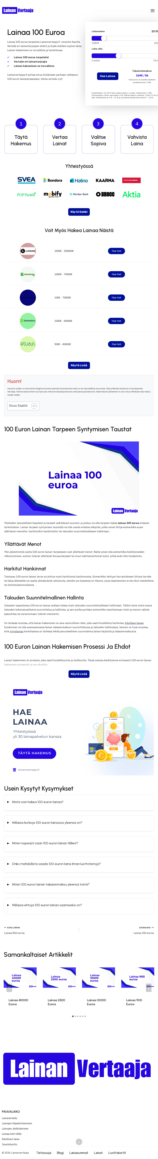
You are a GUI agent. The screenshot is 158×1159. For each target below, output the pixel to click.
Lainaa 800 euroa (14, 930)
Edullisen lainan (134, 623)
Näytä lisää (79, 365)
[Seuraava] (149, 988)
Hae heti (116, 251)
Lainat (98, 1153)
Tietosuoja (43, 1153)
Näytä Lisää (79, 674)
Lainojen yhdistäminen (15, 1128)
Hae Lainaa (107, 76)
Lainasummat (78, 1153)
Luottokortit (117, 1153)
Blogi (60, 1153)
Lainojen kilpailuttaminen (17, 1123)
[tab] (73, 1016)
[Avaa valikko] (152, 10)
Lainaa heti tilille (11, 1134)
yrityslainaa (16, 631)
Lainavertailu (9, 1118)
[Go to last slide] (9, 988)
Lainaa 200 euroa (143, 930)
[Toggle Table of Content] (32, 406)
